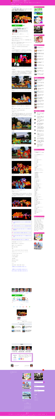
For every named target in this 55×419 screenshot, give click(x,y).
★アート (35, 157)
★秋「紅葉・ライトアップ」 (37, 209)
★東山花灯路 (36, 204)
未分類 (35, 213)
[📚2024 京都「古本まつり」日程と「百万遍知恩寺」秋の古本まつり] (39, 129)
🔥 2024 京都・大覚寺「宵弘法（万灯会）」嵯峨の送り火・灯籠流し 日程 (40, 121)
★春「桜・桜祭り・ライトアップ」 (38, 199)
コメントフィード (36, 398)
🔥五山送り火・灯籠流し (25, 2)
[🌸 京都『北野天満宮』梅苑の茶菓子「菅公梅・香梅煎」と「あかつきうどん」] (39, 122)
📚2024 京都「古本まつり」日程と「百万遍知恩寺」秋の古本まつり (40, 131)
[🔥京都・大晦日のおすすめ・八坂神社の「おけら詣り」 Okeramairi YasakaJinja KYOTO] (39, 143)
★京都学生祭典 (36, 173)
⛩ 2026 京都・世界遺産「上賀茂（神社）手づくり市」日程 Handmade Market (40, 117)
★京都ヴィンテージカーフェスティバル (38, 170)
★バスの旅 (36, 163)
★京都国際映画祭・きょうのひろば (38, 172)
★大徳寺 (35, 191)
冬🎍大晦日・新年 (12, 4)
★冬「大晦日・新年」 (37, 181)
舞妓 (37, 229)
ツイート (11, 373)
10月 (20, 322)
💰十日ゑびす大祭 (17, 4)
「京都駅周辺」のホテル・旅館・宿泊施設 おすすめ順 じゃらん (19, 266)
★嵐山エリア (36, 195)
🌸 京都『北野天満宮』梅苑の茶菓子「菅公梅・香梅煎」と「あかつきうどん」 (40, 124)
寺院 (30, 322)
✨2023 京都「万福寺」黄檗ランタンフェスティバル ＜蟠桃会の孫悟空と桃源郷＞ (28, 292)
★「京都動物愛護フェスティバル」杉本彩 (39, 153)
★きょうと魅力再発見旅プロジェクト (38, 154)
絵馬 (35, 229)
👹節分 (20, 4)
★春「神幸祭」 (36, 200)
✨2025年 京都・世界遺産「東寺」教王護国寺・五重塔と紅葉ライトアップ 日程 (40, 141)
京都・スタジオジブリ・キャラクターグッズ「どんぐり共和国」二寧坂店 (40, 114)
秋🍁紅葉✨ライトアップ (38, 2)
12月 (23, 322)
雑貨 (35, 230)
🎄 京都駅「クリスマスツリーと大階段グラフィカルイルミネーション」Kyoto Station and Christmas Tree (40, 135)
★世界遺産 (36, 167)
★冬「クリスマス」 (36, 178)
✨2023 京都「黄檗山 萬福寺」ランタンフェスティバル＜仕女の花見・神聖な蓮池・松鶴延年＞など (15, 292)
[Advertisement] (22, 338)
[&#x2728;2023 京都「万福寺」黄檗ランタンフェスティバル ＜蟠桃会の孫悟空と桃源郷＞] (28, 290)
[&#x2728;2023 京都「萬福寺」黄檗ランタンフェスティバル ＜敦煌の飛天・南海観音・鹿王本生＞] (22, 290)
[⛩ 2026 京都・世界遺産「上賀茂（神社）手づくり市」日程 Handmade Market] (39, 115)
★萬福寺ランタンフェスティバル (28, 321)
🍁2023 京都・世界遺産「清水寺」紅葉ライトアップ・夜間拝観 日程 (21, 239)
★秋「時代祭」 (36, 208)
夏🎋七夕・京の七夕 (21, 2)
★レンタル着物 (36, 166)
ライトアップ (26, 322)
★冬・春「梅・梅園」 (37, 185)
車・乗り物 (41, 229)
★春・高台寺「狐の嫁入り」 (37, 203)
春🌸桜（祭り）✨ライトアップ (32, 2)
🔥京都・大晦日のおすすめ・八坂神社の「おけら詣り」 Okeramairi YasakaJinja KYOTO (40, 145)
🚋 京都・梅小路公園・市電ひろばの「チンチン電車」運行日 (40, 138)
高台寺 (37, 230)
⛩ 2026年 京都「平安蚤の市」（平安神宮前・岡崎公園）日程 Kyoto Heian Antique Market (40, 128)
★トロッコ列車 (36, 162)
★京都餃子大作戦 (36, 177)
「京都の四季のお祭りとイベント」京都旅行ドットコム (21, 0)
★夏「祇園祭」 (36, 190)
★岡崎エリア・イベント (37, 194)
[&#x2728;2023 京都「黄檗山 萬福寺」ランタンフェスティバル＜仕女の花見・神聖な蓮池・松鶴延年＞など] (15, 290)
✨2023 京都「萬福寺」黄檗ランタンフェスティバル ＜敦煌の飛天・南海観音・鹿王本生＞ (21, 292)
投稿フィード (36, 397)
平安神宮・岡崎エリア (37, 212)
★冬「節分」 (36, 182)
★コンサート (36, 158)
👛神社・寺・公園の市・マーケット (14, 2)
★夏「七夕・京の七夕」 (37, 186)
